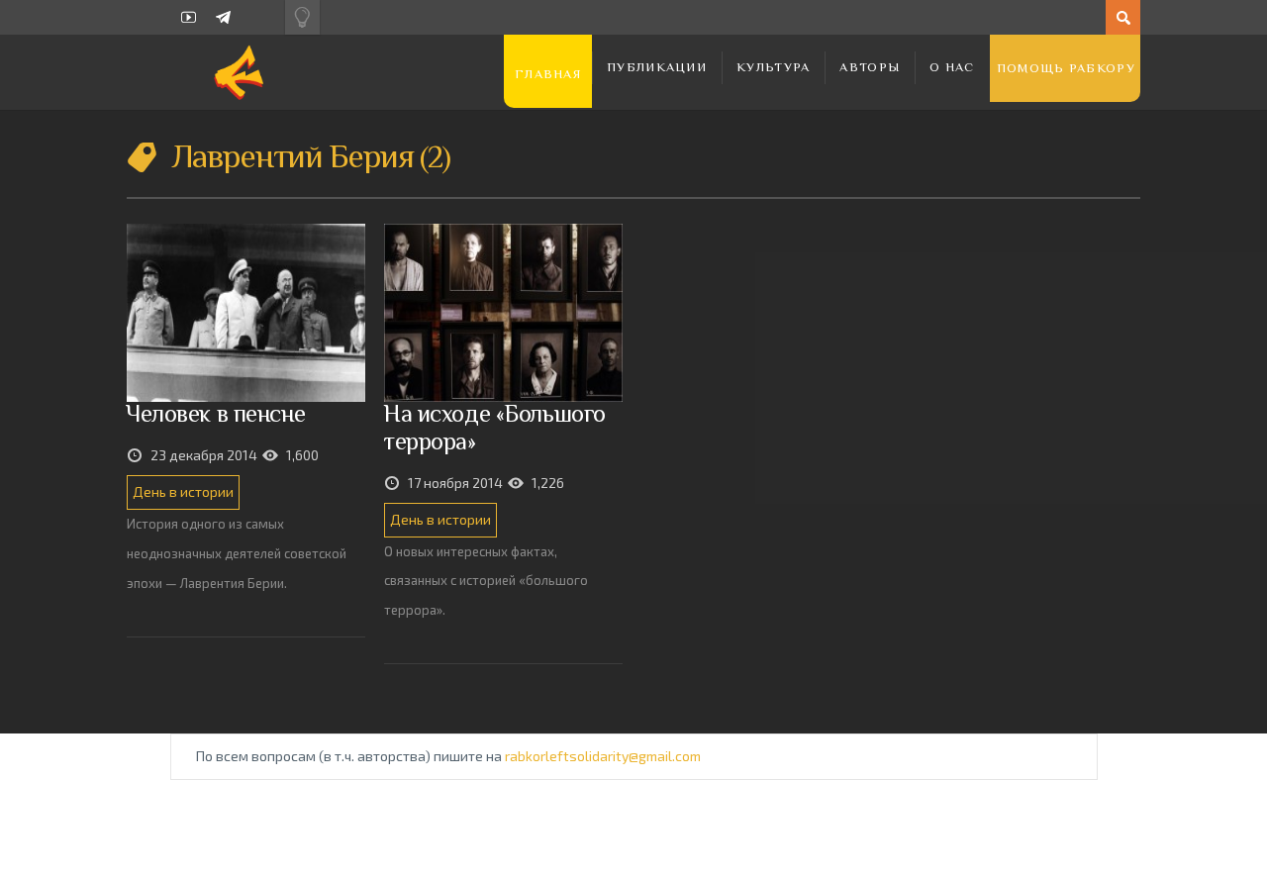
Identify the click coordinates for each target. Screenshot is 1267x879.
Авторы (869, 66)
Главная (548, 73)
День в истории (183, 491)
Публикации (657, 66)
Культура (773, 66)
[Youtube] (188, 17)
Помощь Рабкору (1066, 67)
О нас (952, 66)
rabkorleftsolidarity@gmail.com (603, 755)
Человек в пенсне (215, 413)
